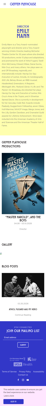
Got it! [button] (13, 401)
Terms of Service (9, 371)
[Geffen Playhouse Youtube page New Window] (28, 380)
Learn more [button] (9, 395)
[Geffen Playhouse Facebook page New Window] (18, 380)
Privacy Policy (25, 371)
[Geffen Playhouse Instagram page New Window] (23, 380)
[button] (5, 4)
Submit (23, 344)
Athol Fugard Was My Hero (23, 309)
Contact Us (23, 374)
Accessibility (38, 371)
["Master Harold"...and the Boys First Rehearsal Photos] (1, 253)
